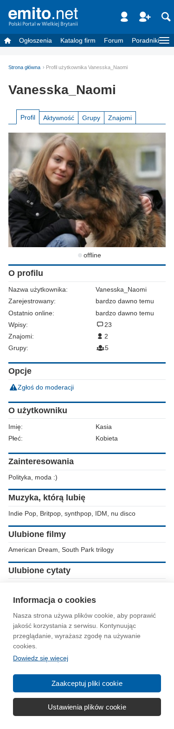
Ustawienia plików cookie (87, 707)
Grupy (91, 118)
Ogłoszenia (35, 40)
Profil (27, 117)
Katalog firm (78, 40)
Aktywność (58, 118)
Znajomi (120, 118)
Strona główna (24, 67)
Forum (113, 40)
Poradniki (145, 40)
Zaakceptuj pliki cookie (87, 683)
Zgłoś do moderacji (46, 387)
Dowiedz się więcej (40, 658)
